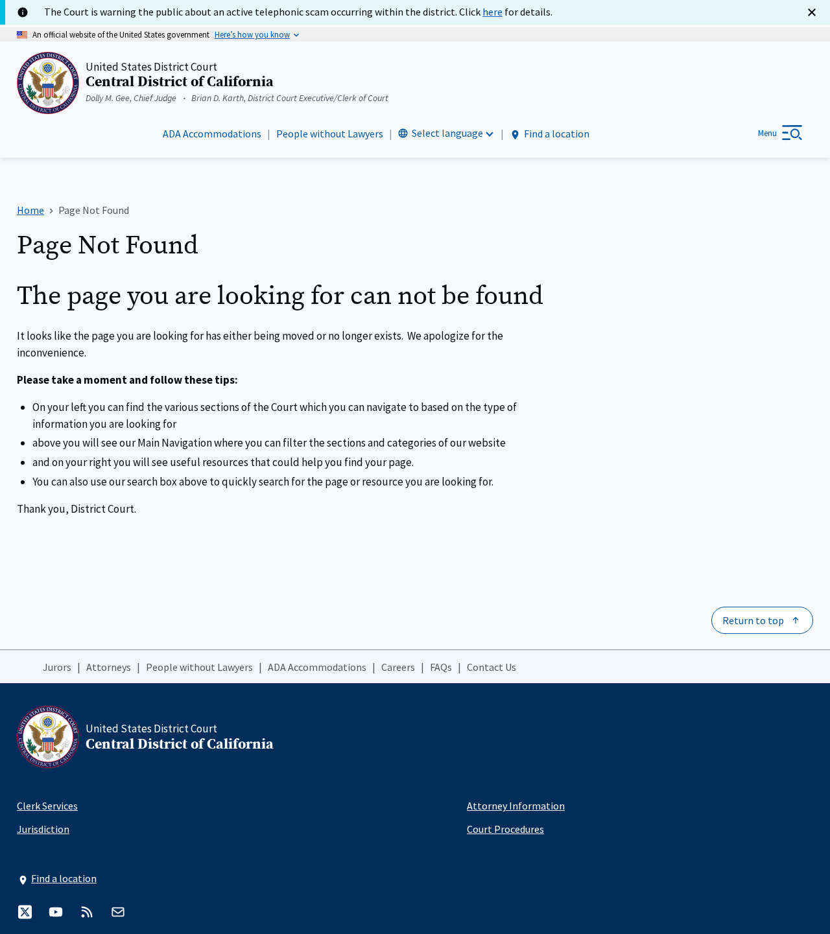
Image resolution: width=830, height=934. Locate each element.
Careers (398, 666)
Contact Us (491, 666)
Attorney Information (516, 805)
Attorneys (108, 666)
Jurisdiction (43, 829)
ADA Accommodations (212, 133)
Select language (447, 132)
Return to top (753, 620)
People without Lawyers (329, 133)
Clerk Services (47, 805)
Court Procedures (505, 829)
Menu (767, 133)
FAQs (441, 666)
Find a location (556, 133)
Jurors (57, 666)
